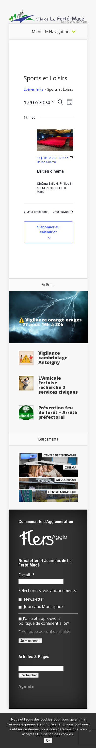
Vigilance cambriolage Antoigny (52, 357)
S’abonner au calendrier (48, 229)
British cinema (50, 171)
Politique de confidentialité (46, 631)
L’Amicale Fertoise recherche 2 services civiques (58, 385)
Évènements (33, 89)
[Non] (89, 730)
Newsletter (33, 599)
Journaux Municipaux (43, 606)
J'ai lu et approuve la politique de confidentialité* (43, 621)
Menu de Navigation (50, 32)
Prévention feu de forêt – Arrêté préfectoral (57, 412)
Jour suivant (61, 212)
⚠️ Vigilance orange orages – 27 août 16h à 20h (50, 322)
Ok (48, 740)
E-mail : (26, 574)
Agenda (26, 686)
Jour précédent (37, 212)
